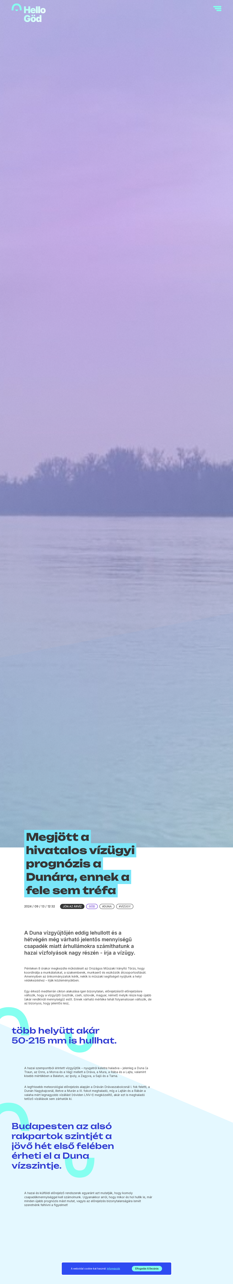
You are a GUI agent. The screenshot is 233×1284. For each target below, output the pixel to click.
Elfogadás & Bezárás (147, 1268)
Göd (92, 906)
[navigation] (217, 8)
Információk (113, 1268)
